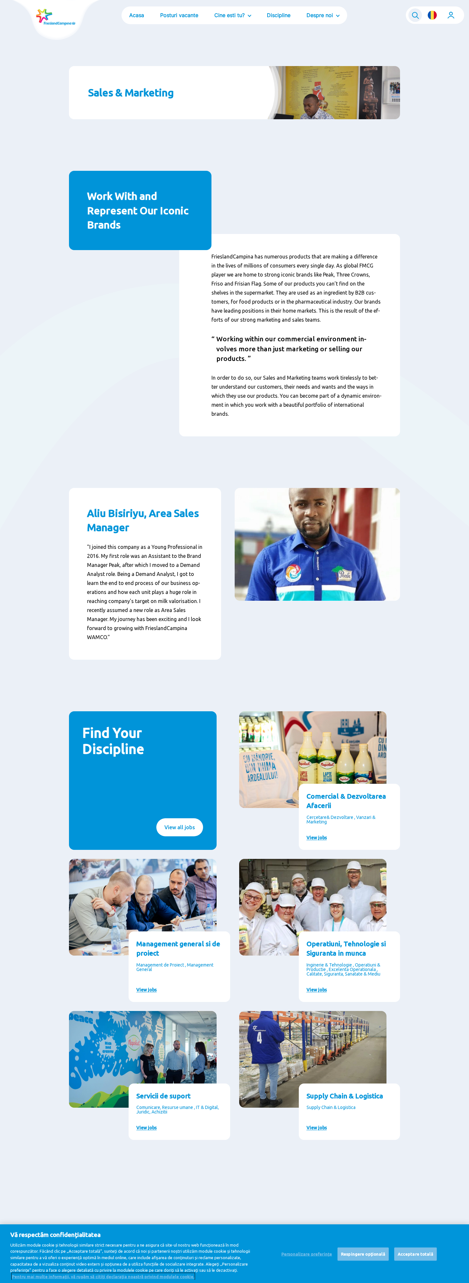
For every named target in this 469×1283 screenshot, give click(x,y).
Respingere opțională (363, 1254)
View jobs (317, 837)
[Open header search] (415, 15)
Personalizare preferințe (306, 1254)
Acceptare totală (415, 1254)
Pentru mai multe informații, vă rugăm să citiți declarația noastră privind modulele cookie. (103, 1276)
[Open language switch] (432, 15)
